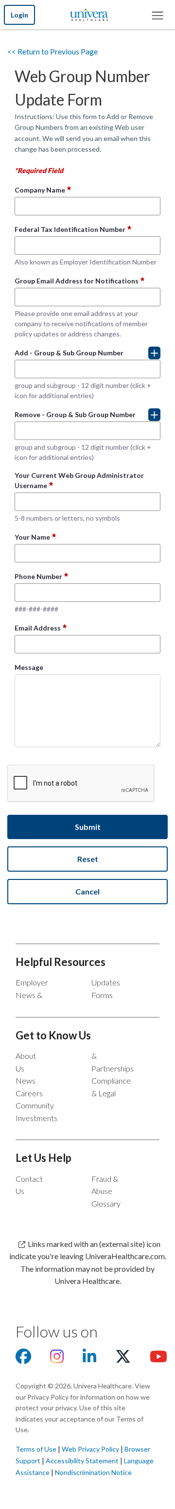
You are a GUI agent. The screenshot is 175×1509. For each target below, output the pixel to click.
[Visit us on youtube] (158, 1359)
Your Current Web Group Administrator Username (79, 480)
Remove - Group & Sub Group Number (75, 414)
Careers (29, 1093)
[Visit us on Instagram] (57, 1359)
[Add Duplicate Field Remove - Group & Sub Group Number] (154, 414)
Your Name (32, 537)
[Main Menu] (157, 14)
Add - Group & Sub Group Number (69, 353)
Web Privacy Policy (90, 1449)
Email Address (38, 628)
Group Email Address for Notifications (77, 281)
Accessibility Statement (82, 1460)
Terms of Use (36, 1449)
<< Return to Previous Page (52, 51)
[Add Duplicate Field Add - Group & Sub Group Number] (154, 353)
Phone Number (38, 576)
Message (29, 667)
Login (19, 15)
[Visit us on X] (123, 1359)
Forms (102, 995)
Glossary (106, 1203)
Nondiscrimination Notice (93, 1472)
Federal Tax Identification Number (70, 229)
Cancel (87, 891)
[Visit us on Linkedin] (89, 1359)
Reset (87, 858)
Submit (88, 826)
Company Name (40, 190)
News (25, 1080)
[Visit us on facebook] (23, 1359)
